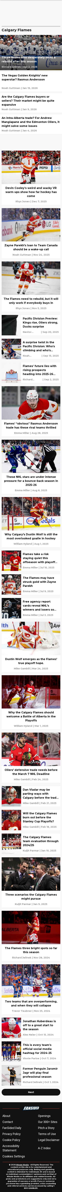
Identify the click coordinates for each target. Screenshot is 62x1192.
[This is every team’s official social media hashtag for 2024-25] (31, 1051)
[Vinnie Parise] (31, 1058)
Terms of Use (47, 1134)
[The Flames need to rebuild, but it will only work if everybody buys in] (31, 286)
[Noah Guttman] (11, 88)
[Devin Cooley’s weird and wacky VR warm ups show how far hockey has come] (31, 178)
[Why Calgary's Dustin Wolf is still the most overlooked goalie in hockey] (31, 522)
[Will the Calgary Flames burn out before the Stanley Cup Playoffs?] (31, 820)
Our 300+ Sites (47, 1122)
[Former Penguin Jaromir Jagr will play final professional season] (31, 1075)
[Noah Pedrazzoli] (32, 355)
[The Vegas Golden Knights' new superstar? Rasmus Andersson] (31, 82)
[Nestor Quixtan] (31, 332)
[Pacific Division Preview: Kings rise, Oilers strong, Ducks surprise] (31, 325)
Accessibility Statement (10, 1148)
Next (31, 1092)
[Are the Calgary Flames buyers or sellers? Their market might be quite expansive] (31, 103)
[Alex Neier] (29, 1034)
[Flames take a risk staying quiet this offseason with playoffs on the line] (31, 561)
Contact (7, 1122)
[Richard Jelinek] (11, 67)
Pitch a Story (46, 1128)
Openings (44, 1116)
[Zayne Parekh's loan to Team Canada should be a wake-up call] (31, 233)
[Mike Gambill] (22, 668)
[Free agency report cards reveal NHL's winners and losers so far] (31, 608)
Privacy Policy (11, 1134)
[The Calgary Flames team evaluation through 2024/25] (31, 844)
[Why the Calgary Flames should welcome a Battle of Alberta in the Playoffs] (31, 702)
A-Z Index (44, 1148)
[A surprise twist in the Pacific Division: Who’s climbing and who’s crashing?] (31, 349)
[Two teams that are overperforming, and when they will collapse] (31, 989)
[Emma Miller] (21, 433)
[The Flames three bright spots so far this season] (31, 936)
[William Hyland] (23, 544)
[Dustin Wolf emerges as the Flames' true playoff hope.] (31, 647)
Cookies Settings (13, 1156)
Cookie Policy (11, 1140)
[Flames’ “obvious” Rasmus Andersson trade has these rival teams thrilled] (31, 411)
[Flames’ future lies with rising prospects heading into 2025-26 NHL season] (31, 372)
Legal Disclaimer (49, 1140)
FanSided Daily (11, 1128)
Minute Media (22, 1165)
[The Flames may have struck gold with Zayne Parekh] (31, 584)
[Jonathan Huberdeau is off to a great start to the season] (31, 1028)
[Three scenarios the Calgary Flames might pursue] (31, 882)
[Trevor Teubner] (22, 1011)
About (6, 1116)
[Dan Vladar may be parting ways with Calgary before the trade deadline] (31, 796)
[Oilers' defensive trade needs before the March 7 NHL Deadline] (31, 758)
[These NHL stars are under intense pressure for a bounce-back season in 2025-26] (31, 467)
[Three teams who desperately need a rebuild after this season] (31, 52)
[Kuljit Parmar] (31, 850)
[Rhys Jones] (23, 201)
